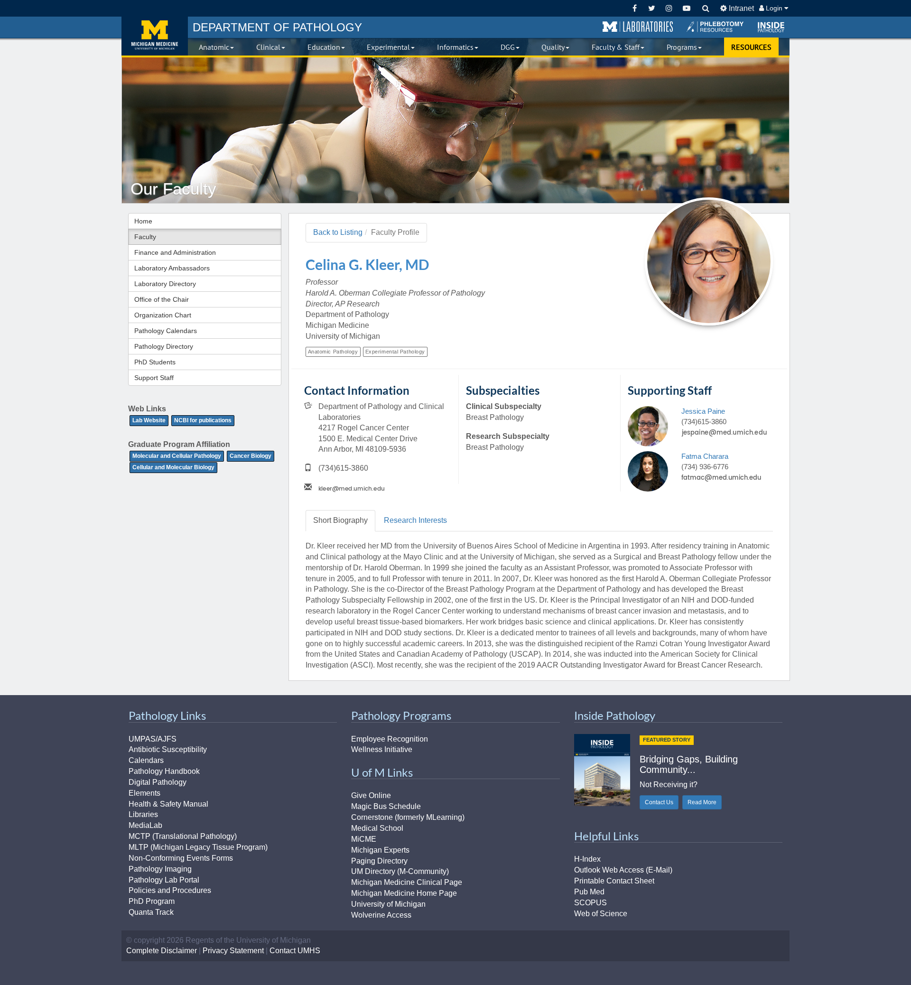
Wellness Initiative (381, 749)
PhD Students (155, 362)
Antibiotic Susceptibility (168, 749)
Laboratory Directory (165, 284)
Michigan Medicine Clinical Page (406, 882)
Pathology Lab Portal (164, 880)
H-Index (587, 859)
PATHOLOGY (277, 27)
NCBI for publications (203, 420)
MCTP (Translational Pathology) (183, 836)
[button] (638, 27)
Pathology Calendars (165, 331)
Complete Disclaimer (161, 951)
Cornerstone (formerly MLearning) (408, 817)
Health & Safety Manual (168, 804)
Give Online (371, 795)
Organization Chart (162, 315)
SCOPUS (590, 903)
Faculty (145, 237)
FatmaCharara (704, 456)
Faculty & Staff (616, 47)
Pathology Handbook (164, 771)
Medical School (377, 828)
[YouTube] (686, 8)
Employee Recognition (389, 739)
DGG (508, 47)
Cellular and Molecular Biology (173, 467)
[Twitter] (651, 8)
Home (143, 221)
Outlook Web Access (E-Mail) (623, 870)
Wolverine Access (381, 915)
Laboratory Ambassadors (172, 268)
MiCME (363, 839)
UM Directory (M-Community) (400, 871)
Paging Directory (379, 861)
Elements (144, 793)
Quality (553, 47)
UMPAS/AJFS (153, 739)
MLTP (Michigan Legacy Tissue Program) (198, 847)
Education (323, 47)
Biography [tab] (340, 520)
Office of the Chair (161, 299)
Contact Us (659, 802)
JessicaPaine (703, 411)
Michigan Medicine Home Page (404, 893)
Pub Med (589, 892)
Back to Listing (338, 232)
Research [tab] (415, 520)
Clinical (268, 47)
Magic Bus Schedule (386, 806)
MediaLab (145, 825)
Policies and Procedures (170, 890)
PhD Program (152, 901)
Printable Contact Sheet (614, 881)
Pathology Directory (163, 346)
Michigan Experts (380, 850)
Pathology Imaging (160, 869)
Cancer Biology (250, 456)
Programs (682, 47)
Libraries (143, 814)
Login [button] (774, 8)
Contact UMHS (295, 951)
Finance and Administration (175, 252)
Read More (702, 802)
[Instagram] (669, 8)
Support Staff (154, 377)
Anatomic (214, 47)
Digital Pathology (157, 782)
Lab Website (149, 420)
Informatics (455, 47)
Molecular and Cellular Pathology (176, 456)
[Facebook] (634, 8)
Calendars (146, 760)
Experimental (388, 47)
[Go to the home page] (154, 36)
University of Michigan (388, 904)
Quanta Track (151, 912)
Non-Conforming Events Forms (181, 858)
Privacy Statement (233, 951)
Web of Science (600, 914)
